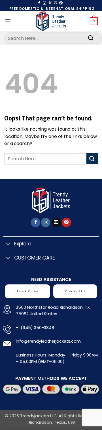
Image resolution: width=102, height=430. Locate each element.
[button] (7, 21)
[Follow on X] (50, 3)
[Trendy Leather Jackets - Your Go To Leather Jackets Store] (51, 21)
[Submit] (91, 38)
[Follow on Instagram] (44, 3)
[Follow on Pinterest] (61, 3)
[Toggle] (8, 244)
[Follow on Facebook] (39, 3)
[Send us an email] (55, 3)
